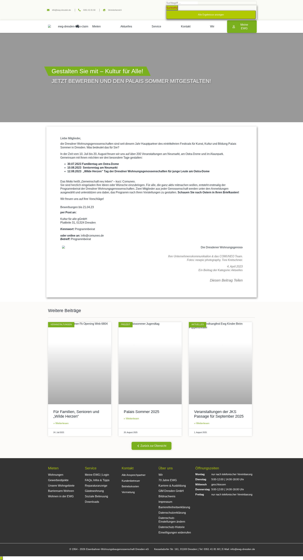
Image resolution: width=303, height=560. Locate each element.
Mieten (96, 26)
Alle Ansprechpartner (134, 474)
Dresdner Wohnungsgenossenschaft (87, 143)
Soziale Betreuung (96, 496)
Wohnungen (55, 474)
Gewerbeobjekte (58, 480)
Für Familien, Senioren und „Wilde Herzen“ (76, 414)
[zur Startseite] (77, 26)
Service (156, 26)
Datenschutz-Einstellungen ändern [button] (172, 519)
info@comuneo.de (92, 235)
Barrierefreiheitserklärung (174, 507)
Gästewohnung (94, 490)
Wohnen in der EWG (61, 496)
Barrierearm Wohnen (61, 490)
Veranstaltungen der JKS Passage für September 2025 (219, 414)
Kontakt (185, 26)
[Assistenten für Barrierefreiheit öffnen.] (1, 558)
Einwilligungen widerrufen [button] (175, 532)
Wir (212, 26)
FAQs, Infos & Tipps (97, 480)
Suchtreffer (172, 7)
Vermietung (128, 492)
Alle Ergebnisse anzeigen (211, 14)
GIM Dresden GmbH (171, 490)
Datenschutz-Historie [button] (172, 527)
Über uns (166, 468)
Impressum (165, 501)
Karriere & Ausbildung (172, 485)
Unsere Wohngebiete (61, 485)
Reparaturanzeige (96, 485)
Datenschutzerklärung (172, 512)
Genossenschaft (178, 188)
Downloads (92, 501)
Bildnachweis (167, 496)
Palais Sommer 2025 (141, 412)
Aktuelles (126, 26)
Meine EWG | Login (97, 474)
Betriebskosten (130, 486)
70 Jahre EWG (168, 480)
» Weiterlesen (61, 423)
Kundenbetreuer (131, 480)
